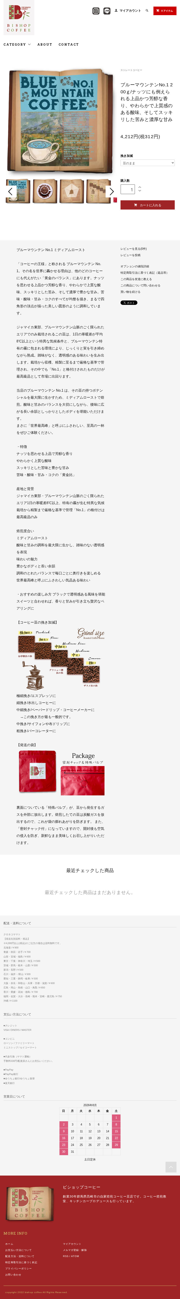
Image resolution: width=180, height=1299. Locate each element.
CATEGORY (15, 44)
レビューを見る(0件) (134, 248)
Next (111, 191)
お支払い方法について (18, 1250)
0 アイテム (167, 10)
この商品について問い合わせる (140, 285)
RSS (65, 1256)
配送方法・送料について (19, 1256)
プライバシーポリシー (18, 1268)
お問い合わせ (13, 1274)
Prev (11, 191)
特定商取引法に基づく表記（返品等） (145, 272)
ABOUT (44, 44)
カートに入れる (150, 205)
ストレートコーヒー (131, 70)
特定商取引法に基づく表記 (21, 1262)
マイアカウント (130, 10)
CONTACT (69, 44)
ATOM (75, 1256)
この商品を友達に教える (136, 279)
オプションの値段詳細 (135, 266)
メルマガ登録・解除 (75, 1250)
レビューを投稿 (130, 255)
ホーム (9, 1244)
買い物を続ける (130, 291)
